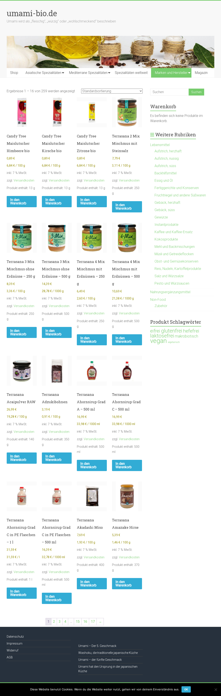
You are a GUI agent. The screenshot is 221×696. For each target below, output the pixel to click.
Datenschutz (15, 636)
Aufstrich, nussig (167, 158)
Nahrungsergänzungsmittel (170, 292)
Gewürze (161, 217)
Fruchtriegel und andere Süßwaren (180, 195)
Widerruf (12, 650)
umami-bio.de (32, 13)
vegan (158, 340)
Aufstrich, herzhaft (168, 151)
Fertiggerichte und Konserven (177, 188)
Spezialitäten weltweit (131, 73)
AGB (10, 657)
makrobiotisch (186, 336)
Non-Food (158, 300)
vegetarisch (174, 342)
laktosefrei (162, 336)
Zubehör (161, 306)
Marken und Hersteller (171, 73)
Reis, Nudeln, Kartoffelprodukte (178, 269)
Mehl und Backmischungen (175, 247)
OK (186, 689)
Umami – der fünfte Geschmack (100, 659)
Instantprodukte (166, 225)
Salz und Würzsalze (169, 276)
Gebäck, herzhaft (167, 203)
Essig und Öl (164, 180)
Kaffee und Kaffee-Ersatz (174, 232)
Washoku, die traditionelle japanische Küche (108, 653)
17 (93, 622)
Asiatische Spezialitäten (43, 73)
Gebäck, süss (165, 210)
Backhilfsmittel (166, 173)
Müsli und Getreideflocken (174, 254)
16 (85, 622)
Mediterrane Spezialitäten (88, 73)
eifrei (155, 331)
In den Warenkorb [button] (18, 201)
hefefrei (191, 331)
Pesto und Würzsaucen (172, 283)
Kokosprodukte (166, 239)
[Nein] (215, 689)
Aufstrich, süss (165, 166)
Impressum (14, 643)
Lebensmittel (160, 145)
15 (78, 622)
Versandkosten (24, 180)
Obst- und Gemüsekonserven (176, 261)
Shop (14, 73)
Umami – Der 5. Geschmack (97, 646)
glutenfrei (171, 331)
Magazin (201, 73)
